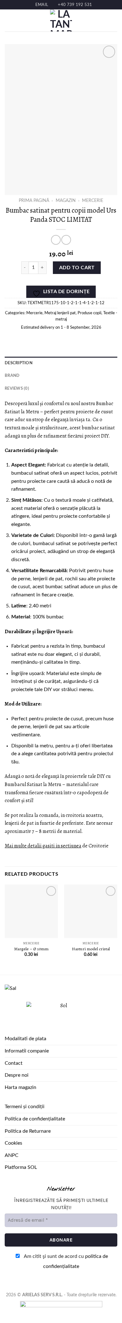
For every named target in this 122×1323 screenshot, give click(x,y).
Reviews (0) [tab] (17, 388)
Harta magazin (20, 1087)
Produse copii (89, 313)
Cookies (13, 1143)
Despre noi (16, 1075)
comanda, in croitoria (62, 815)
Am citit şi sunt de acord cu (65, 1261)
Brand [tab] (12, 375)
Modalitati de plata (25, 1038)
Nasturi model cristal (91, 949)
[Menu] (8, 20)
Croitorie (99, 845)
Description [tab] (19, 363)
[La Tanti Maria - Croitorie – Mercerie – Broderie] (61, 20)
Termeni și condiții (24, 1106)
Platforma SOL (21, 1167)
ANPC (11, 1155)
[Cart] (114, 20)
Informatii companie (27, 1050)
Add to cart (76, 267)
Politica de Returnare (28, 1131)
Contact (14, 1063)
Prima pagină (34, 200)
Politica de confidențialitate (35, 1118)
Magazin (66, 200)
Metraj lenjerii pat (60, 313)
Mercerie (92, 200)
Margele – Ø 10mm (31, 949)
